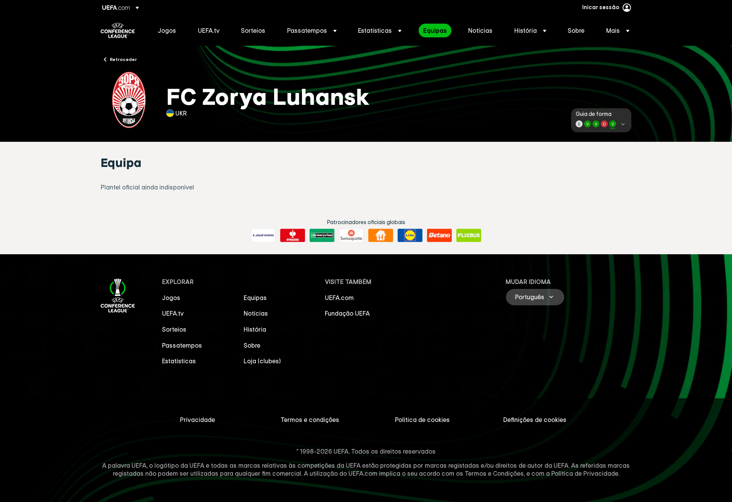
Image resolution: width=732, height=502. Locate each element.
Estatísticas (179, 361)
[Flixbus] (468, 235)
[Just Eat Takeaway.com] (380, 235)
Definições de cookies (535, 419)
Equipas (255, 297)
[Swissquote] (351, 235)
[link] (167, 30)
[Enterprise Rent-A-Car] (322, 235)
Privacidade (197, 419)
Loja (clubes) (262, 361)
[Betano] (439, 235)
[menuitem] (168, 30)
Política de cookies (422, 419)
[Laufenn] (263, 235)
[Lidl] (410, 235)
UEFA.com (339, 297)
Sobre (252, 345)
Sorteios (174, 329)
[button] (312, 30)
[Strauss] (292, 235)
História (255, 329)
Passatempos (182, 345)
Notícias (256, 313)
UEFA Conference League (118, 30)
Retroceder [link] (123, 59)
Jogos (171, 297)
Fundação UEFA (347, 313)
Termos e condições (310, 419)
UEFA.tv (173, 313)
